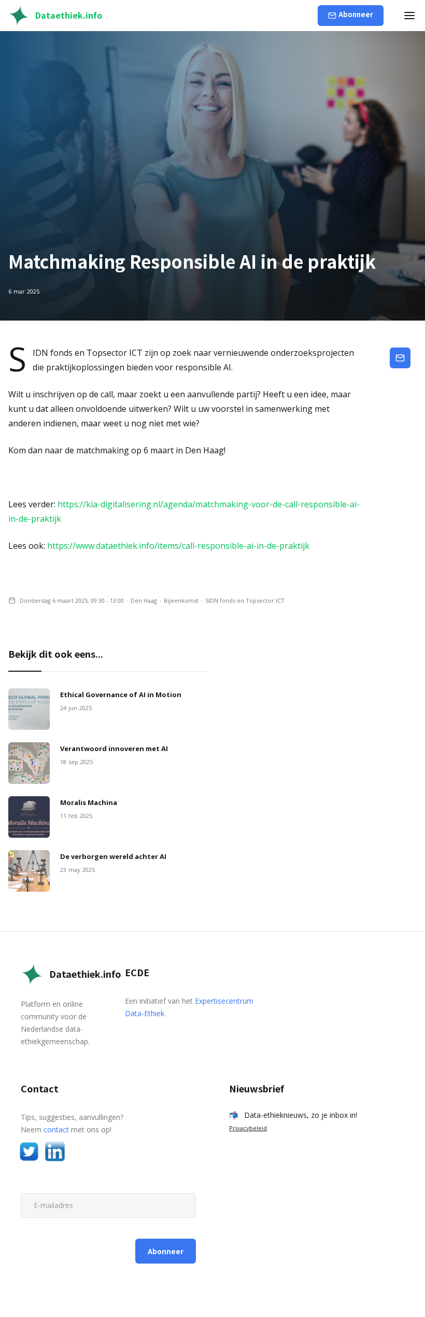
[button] (409, 15)
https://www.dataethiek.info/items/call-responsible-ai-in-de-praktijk (178, 545)
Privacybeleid (248, 1128)
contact (56, 1129)
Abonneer (355, 14)
